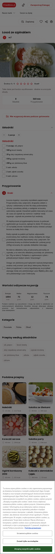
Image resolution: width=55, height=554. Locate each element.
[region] (27, 517)
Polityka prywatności (33, 528)
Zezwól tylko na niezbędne (27, 541)
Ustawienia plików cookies (27, 533)
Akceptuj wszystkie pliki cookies (27, 549)
